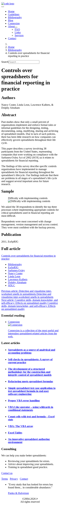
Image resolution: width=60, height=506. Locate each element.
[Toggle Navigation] (2, 6)
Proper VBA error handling (24, 400)
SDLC (11, 285)
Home (11, 11)
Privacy (14, 478)
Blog (10, 20)
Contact (12, 38)
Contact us (6, 473)
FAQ (17, 29)
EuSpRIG (13, 267)
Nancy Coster (15, 273)
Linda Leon (14, 276)
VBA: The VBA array (20, 426)
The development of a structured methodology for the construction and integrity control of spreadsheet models (30, 372)
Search (4, 61)
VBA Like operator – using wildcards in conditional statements (30, 408)
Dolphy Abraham (17, 282)
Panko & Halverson (18, 493)
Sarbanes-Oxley (16, 270)
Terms (4, 478)
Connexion (14, 23)
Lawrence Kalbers (17, 279)
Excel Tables (15, 432)
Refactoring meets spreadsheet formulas (30, 381)
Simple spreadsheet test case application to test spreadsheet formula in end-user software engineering (32, 391)
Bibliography (15, 17)
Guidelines (13, 14)
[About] (16, 27)
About (11, 26)
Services (19, 35)
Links (18, 32)
